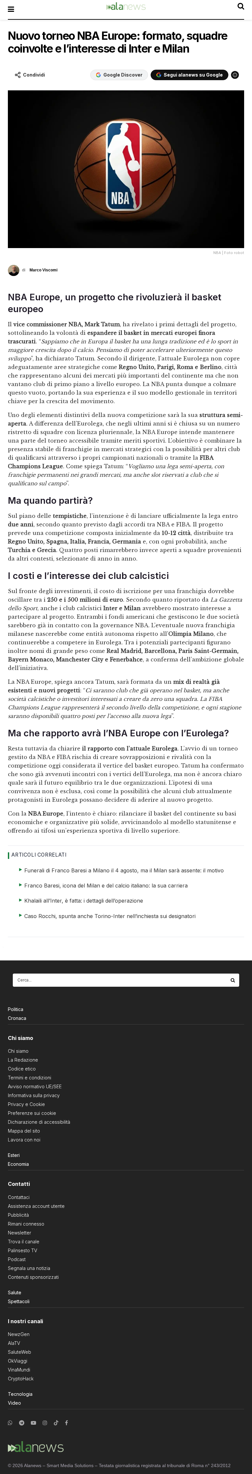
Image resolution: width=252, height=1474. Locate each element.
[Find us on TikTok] (56, 1423)
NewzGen (19, 1334)
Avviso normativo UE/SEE (35, 1086)
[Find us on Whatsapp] (10, 1423)
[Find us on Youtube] (33, 1423)
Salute (14, 1292)
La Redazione (23, 1060)
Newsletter (19, 1232)
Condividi (34, 75)
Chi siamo (18, 1051)
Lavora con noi (24, 1139)
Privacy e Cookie (26, 1104)
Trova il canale (23, 1241)
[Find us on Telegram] (21, 1423)
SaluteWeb (19, 1352)
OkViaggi (17, 1361)
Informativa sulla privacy (34, 1095)
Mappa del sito (24, 1131)
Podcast (17, 1259)
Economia (18, 1164)
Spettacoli (19, 1301)
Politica (15, 1009)
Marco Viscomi (43, 270)
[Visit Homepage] (126, 9)
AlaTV (14, 1343)
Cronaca (17, 1018)
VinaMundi (19, 1369)
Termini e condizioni (29, 1077)
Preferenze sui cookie (32, 1113)
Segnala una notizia (29, 1268)
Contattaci (19, 1197)
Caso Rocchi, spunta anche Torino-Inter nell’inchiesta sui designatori (110, 916)
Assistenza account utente (36, 1206)
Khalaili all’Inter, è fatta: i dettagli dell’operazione (83, 900)
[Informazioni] (235, 75)
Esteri (14, 1155)
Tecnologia (20, 1394)
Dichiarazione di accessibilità (39, 1122)
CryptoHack (20, 1378)
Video (14, 1403)
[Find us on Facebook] (66, 1423)
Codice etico (22, 1068)
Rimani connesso (26, 1224)
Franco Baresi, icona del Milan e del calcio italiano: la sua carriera (106, 885)
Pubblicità (18, 1215)
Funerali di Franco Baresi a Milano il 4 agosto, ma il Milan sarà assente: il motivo (124, 870)
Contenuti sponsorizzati (33, 1277)
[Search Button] (233, 980)
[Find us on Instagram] (45, 1423)
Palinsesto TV (22, 1250)
